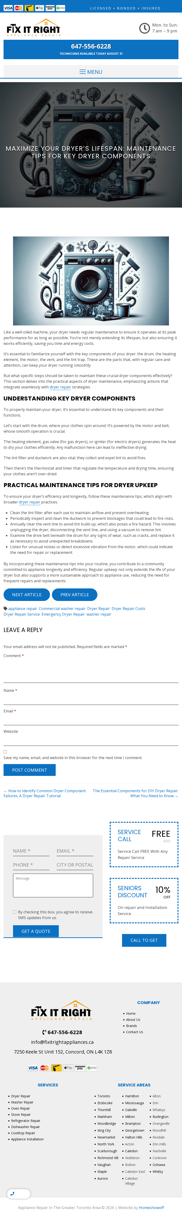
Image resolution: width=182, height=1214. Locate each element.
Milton (130, 1116)
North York (105, 1144)
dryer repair (60, 387)
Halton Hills (133, 1137)
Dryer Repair (98, 608)
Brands (131, 1025)
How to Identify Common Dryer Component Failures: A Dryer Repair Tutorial (45, 793)
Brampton (133, 1123)
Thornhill (104, 1109)
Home (131, 1013)
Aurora (102, 1178)
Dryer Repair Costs (128, 608)
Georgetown (134, 1130)
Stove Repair (21, 1114)
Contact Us (134, 1032)
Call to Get (144, 940)
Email (10, 711)
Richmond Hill (107, 1158)
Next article (26, 594)
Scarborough (107, 1151)
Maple (102, 1171)
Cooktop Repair (23, 1133)
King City (104, 1130)
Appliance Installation (27, 1139)
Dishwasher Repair (25, 1127)
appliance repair (22, 608)
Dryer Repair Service (22, 614)
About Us (133, 1019)
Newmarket (106, 1137)
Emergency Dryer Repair (63, 614)
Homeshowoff (151, 1207)
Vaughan (104, 1164)
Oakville (131, 1109)
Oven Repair (20, 1108)
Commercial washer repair (62, 608)
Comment (14, 655)
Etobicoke (105, 1103)
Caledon (131, 1151)
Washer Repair (22, 1102)
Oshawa (159, 1164)
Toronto (103, 1096)
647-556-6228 (91, 46)
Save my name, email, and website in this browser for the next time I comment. (73, 757)
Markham (104, 1116)
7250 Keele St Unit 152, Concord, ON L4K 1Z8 (62, 1052)
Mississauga (134, 1103)
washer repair (98, 614)
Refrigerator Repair (25, 1120)
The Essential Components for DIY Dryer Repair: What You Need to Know (135, 793)
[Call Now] (12, 1194)
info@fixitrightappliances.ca (62, 1042)
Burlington (160, 1116)
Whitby (158, 1171)
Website (11, 731)
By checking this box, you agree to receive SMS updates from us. (55, 914)
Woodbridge (106, 1123)
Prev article (74, 594)
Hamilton (132, 1096)
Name (10, 690)
